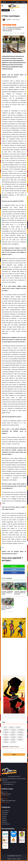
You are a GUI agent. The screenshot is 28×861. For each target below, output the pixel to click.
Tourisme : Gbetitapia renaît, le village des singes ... (7, 593)
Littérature (21, 729)
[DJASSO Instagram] (5, 2)
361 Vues (10, 596)
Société (13, 732)
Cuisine (6, 737)
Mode (18, 727)
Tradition (13, 734)
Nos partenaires (5, 824)
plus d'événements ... (5, 795)
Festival (6, 729)
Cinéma (13, 729)
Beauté (6, 732)
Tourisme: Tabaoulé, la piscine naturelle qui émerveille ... (20, 593)
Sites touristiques (16, 19)
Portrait (13, 737)
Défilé (6, 734)
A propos (19, 858)
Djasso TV (4, 818)
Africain (6, 739)
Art (5, 727)
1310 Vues (23, 596)
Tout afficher (24, 828)
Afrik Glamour (5, 812)
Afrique (13, 739)
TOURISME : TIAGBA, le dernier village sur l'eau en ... (7, 608)
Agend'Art (4, 820)
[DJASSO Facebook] (1, 2)
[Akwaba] (4, 19)
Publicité (23, 2)
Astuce (20, 737)
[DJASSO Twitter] (3, 2)
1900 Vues (10, 611)
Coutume (21, 734)
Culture (11, 727)
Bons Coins (4, 822)
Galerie (6, 742)
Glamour (20, 739)
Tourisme (9, 19)
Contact (17, 2)
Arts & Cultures (5, 810)
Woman (13, 742)
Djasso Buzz (5, 814)
